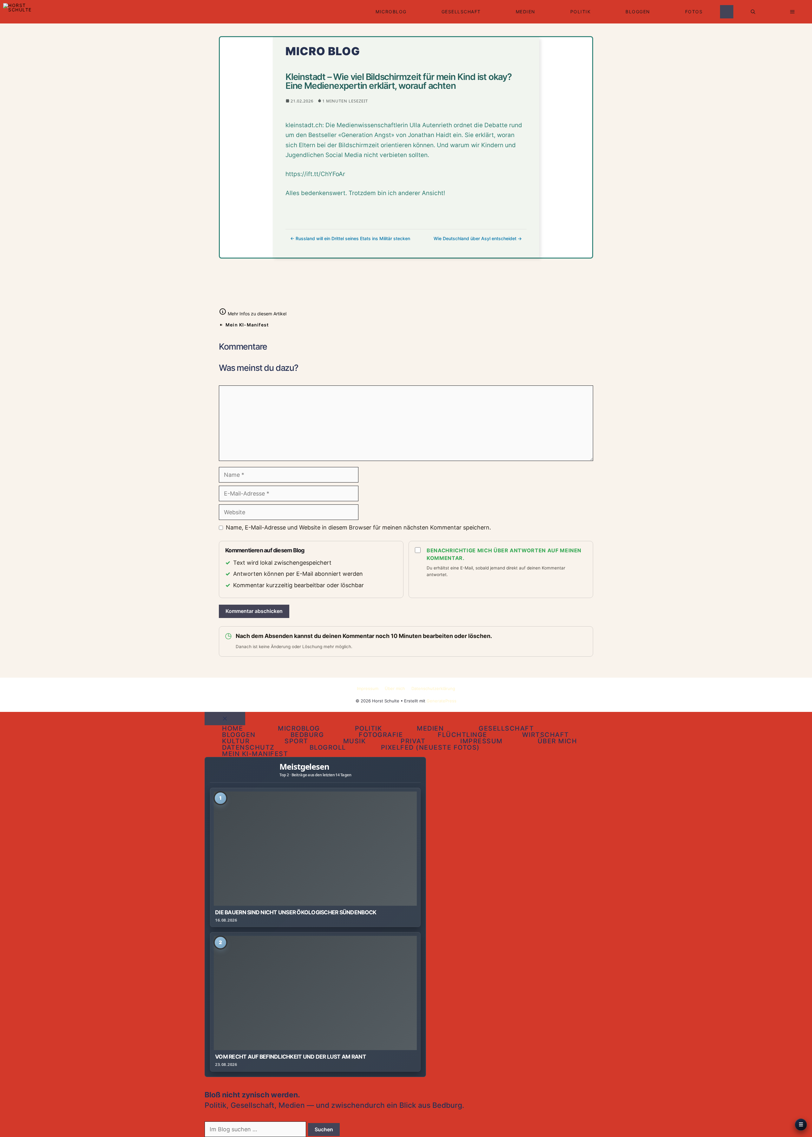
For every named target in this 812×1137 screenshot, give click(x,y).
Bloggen (637, 11)
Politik (580, 11)
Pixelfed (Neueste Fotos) (430, 747)
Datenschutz (248, 747)
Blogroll (328, 747)
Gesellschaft (461, 11)
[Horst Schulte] (18, 11)
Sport (296, 741)
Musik (354, 741)
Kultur (236, 741)
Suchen (324, 1129)
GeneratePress (441, 700)
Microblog (391, 11)
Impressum (367, 688)
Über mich (395, 688)
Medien (525, 11)
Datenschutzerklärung (433, 688)
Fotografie (381, 735)
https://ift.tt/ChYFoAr (315, 174)
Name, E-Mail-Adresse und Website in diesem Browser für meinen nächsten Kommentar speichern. (358, 527)
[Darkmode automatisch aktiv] (726, 11)
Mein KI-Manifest (247, 324)
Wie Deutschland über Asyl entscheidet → (478, 238)
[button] (753, 11)
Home (232, 728)
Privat (413, 741)
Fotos (694, 11)
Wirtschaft (545, 735)
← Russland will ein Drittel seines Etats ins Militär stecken (350, 238)
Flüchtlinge (462, 735)
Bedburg (307, 735)
